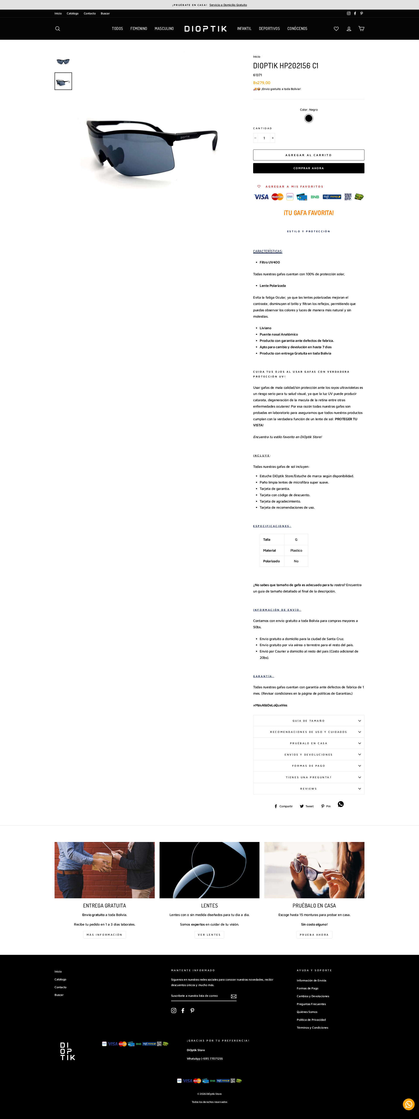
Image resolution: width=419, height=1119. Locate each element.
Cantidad (262, 128)
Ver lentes (209, 934)
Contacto (90, 13)
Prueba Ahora (314, 934)
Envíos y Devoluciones (309, 754)
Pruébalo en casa (309, 743)
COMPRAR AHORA (309, 168)
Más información (105, 934)
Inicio (58, 13)
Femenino (139, 28)
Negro (308, 118)
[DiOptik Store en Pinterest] (192, 1010)
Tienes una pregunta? (309, 777)
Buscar (105, 13)
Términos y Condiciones (312, 1027)
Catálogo (73, 13)
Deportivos (269, 28)
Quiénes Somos (307, 1012)
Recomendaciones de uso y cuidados (308, 731)
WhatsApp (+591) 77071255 (205, 1058)
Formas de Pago (308, 765)
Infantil (244, 28)
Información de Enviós (311, 980)
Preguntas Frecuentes (311, 1004)
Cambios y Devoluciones (313, 996)
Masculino (164, 28)
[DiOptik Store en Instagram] (173, 1010)
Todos (117, 28)
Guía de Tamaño (309, 720)
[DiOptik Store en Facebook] (182, 1010)
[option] (209, 4)
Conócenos (297, 28)
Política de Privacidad (311, 1019)
